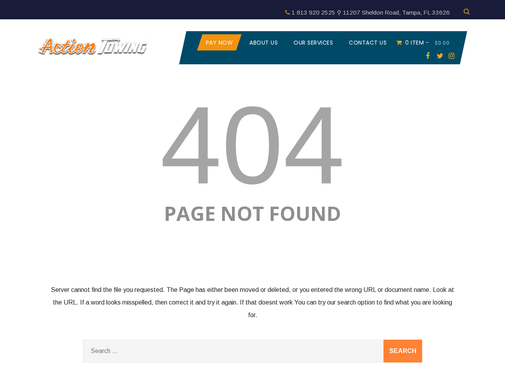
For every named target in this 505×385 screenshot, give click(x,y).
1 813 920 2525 (313, 12)
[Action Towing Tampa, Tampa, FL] (93, 57)
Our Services (313, 43)
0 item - (427, 43)
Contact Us (368, 43)
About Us (263, 43)
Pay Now (219, 43)
